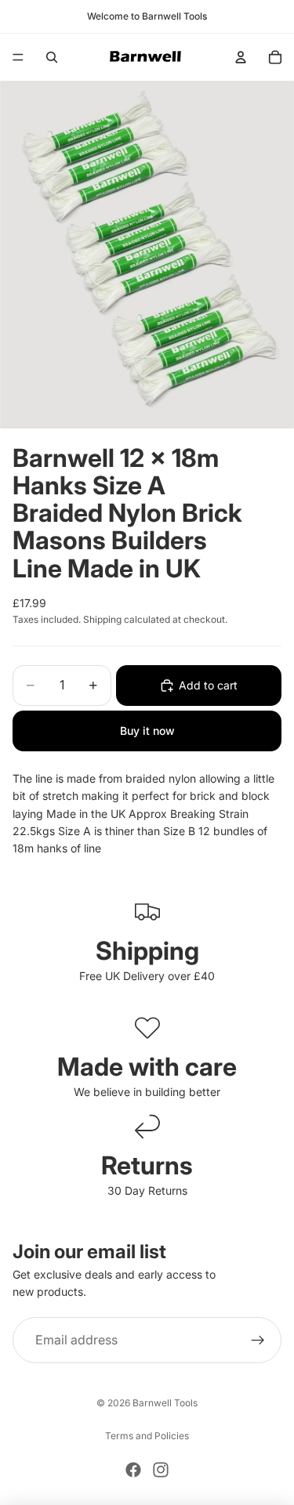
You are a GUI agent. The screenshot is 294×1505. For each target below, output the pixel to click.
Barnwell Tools (165, 1403)
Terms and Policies (147, 1436)
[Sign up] (257, 1340)
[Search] (51, 57)
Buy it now (147, 730)
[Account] (240, 57)
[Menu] (18, 57)
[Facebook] (133, 1469)
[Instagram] (160, 1469)
